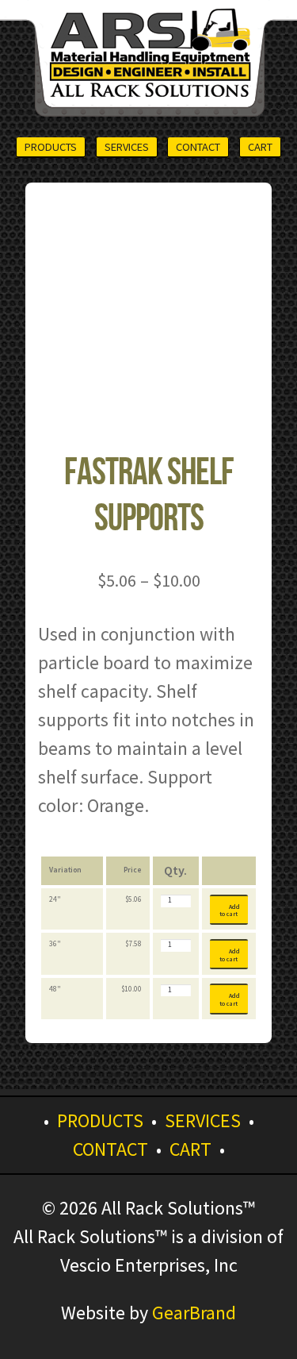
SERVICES (203, 1120)
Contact (198, 147)
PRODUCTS (100, 1120)
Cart (260, 147)
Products (51, 147)
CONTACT (110, 1149)
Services (127, 147)
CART (190, 1149)
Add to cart (229, 910)
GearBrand (194, 1312)
